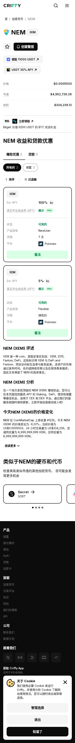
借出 (6, 549)
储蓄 (6, 536)
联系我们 (8, 632)
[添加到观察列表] (7, 47)
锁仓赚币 (8, 543)
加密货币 (8, 584)
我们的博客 (10, 610)
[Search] (56, 5)
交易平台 (8, 590)
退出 (37, 720)
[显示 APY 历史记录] (51, 202)
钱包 (6, 603)
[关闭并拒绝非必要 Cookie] (65, 682)
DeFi (6, 555)
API (5, 616)
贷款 (6, 562)
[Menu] (67, 5)
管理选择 (37, 708)
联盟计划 (8, 638)
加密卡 (7, 568)
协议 (6, 597)
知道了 (37, 732)
